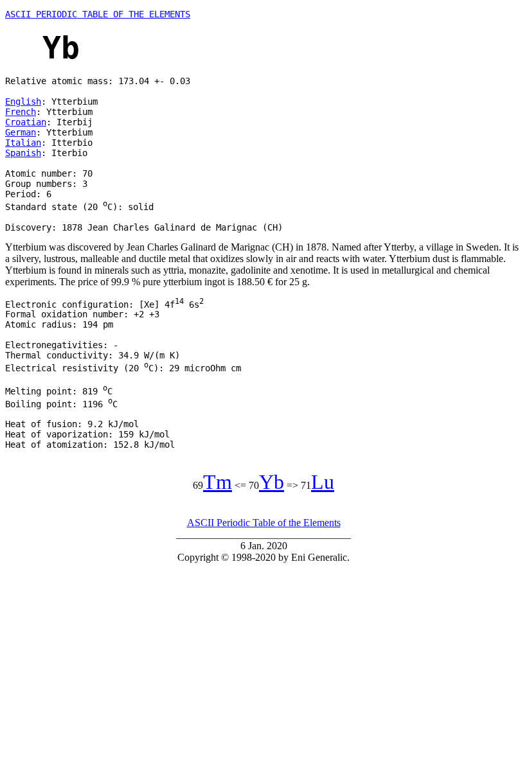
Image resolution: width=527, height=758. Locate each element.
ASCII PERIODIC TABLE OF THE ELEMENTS (97, 14)
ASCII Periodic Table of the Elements (264, 522)
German (20, 132)
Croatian (25, 122)
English (23, 101)
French (20, 112)
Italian (23, 142)
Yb (271, 481)
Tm (217, 481)
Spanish (23, 153)
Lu (322, 481)
